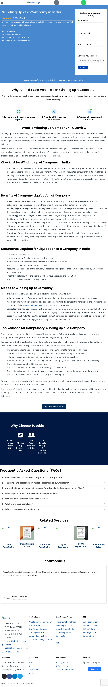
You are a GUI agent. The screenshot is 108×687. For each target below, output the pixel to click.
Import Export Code (27, 545)
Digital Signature (63, 545)
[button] (13, 3)
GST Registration (9, 545)
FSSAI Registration (81, 545)
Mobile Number (85, 44)
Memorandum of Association (36, 305)
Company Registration (45, 545)
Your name (83, 20)
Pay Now (94, 669)
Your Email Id (84, 33)
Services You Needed (87, 55)
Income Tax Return (99, 545)
